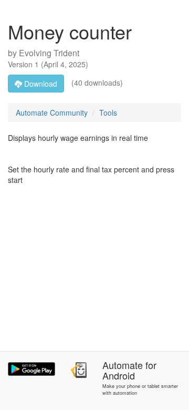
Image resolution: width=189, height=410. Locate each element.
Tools (108, 112)
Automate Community (52, 112)
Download (39, 83)
